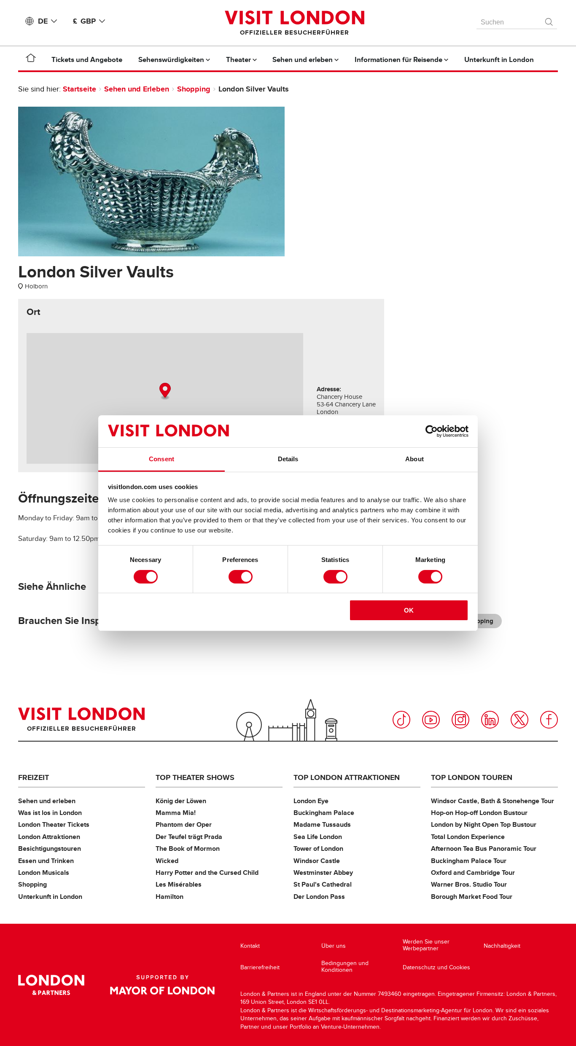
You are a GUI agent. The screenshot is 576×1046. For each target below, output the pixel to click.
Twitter (519, 720)
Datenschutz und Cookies (436, 967)
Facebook (549, 720)
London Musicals (43, 872)
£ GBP (84, 21)
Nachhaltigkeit (502, 946)
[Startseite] (30, 59)
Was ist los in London (50, 812)
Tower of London (318, 848)
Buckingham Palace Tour (468, 861)
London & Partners (51, 985)
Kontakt (250, 946)
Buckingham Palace (323, 812)
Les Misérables (179, 884)
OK (409, 610)
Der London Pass (319, 896)
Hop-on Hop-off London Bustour (479, 812)
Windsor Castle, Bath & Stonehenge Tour (492, 801)
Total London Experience (468, 837)
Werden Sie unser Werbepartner (426, 945)
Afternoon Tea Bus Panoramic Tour (483, 848)
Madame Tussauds (322, 824)
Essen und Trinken (46, 861)
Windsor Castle (316, 861)
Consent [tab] (161, 458)
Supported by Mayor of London (162, 985)
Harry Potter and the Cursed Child (207, 872)
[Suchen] (549, 20)
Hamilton (169, 896)
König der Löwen (181, 801)
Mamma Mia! (176, 812)
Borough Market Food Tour (471, 896)
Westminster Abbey (323, 872)
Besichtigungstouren (49, 848)
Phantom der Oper (184, 824)
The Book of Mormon (188, 848)
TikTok (401, 720)
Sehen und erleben (46, 801)
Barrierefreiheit (260, 967)
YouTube (431, 720)
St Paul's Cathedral (322, 884)
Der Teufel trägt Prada (189, 837)
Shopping (193, 88)
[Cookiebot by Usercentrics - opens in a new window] (431, 431)
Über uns (333, 946)
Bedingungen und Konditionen (345, 966)
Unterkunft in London (50, 896)
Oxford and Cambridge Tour (473, 872)
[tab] (33, 312)
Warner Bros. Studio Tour (469, 884)
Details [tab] (288, 458)
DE (43, 21)
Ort (33, 312)
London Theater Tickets (53, 824)
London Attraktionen (49, 837)
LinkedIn (490, 720)
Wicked (167, 861)
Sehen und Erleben (136, 88)
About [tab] (414, 458)
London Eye (310, 801)
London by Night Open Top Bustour (483, 824)
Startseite (79, 88)
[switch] (241, 577)
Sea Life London (317, 837)
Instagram (460, 720)
